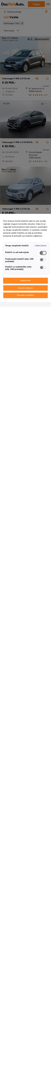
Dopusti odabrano (25, 288)
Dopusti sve (25, 280)
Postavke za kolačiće (25, 295)
